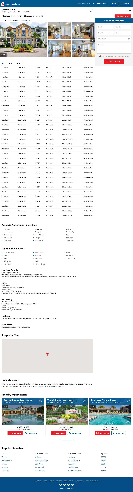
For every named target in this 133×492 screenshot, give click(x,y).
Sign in (114, 3)
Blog (45, 481)
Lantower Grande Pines (103, 400)
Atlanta (5, 467)
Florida (10, 20)
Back (129, 10)
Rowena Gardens (75, 470)
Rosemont (72, 464)
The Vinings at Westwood (60, 400)
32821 (103, 457)
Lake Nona (39, 464)
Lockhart (71, 457)
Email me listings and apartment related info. (115, 56)
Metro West (40, 470)
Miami (4, 464)
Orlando (17, 20)
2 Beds (17, 63)
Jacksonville (7, 460)
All (3, 63)
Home (4, 20)
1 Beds (9, 63)
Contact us (79, 481)
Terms (52, 481)
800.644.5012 (99, 3)
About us (38, 481)
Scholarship (68, 481)
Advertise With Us (92, 481)
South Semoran (74, 460)
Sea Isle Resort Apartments (18, 400)
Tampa (4, 457)
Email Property (115, 61)
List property (125, 3)
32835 (103, 460)
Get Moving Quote (122, 16)
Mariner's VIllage (41, 460)
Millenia (38, 457)
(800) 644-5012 (32, 433)
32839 (103, 467)
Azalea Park (39, 467)
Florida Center (74, 467)
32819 (103, 464)
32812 (103, 470)
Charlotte (5, 470)
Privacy (59, 481)
